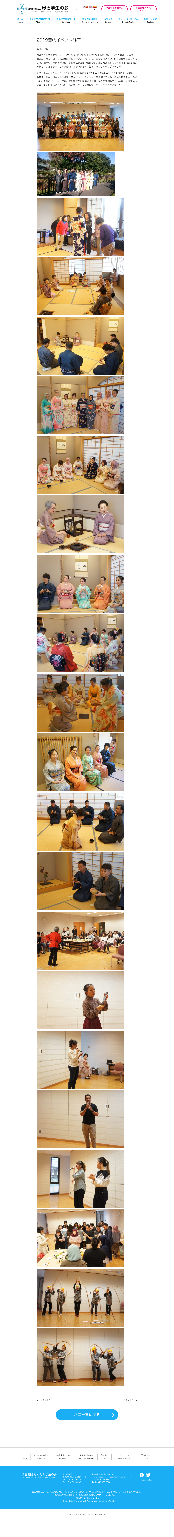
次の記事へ (128, 1400)
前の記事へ (46, 1400)
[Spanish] (95, 7)
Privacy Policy (146, 1480)
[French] (92, 7)
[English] (90, 7)
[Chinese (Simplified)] (87, 7)
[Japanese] (84, 7)
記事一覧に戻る (87, 1414)
